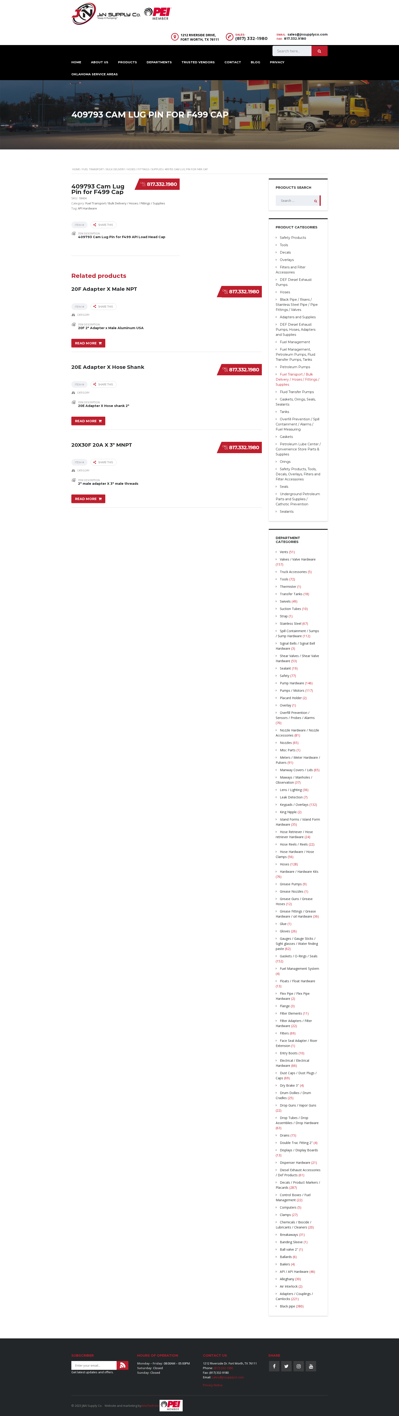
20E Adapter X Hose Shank (107, 367)
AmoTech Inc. (150, 1406)
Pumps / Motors (292, 690)
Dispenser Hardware (295, 1162)
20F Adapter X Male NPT (104, 289)
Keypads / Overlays (294, 804)
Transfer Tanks (291, 594)
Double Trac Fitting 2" (296, 1142)
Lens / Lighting (291, 790)
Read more (86, 343)
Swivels (285, 601)
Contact (232, 62)
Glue (283, 924)
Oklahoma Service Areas (94, 74)
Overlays (287, 260)
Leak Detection (291, 797)
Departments (159, 62)
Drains (285, 1135)
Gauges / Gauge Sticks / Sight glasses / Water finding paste (297, 943)
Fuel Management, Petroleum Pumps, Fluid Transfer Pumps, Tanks (295, 354)
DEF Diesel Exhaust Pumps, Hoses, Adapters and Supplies (295, 329)
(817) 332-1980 (251, 38)
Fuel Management (295, 342)
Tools (284, 245)
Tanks (284, 412)
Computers (288, 1207)
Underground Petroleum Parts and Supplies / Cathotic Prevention (298, 499)
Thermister (288, 586)
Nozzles (286, 742)
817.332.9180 (295, 38)
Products (127, 62)
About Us (99, 62)
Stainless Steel (290, 623)
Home (76, 62)
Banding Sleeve (291, 1242)
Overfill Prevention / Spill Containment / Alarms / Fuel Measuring (297, 424)
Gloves (285, 931)
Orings (285, 462)
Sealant (285, 668)
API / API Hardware (294, 1271)
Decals (285, 252)
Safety (284, 675)
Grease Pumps (291, 884)
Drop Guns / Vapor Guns (298, 1105)
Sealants (286, 511)
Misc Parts (288, 750)
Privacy (277, 62)
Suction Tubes (290, 608)
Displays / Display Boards (299, 1150)
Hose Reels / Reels (294, 844)
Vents (284, 552)
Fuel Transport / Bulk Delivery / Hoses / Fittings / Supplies (122, 169)
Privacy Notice (213, 1385)
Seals (284, 487)
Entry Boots (289, 1053)
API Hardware (87, 208)
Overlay (285, 705)
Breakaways (289, 1234)
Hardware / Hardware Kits (299, 871)
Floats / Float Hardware (297, 981)
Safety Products (293, 238)
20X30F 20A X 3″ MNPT (101, 445)
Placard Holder (291, 698)
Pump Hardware (292, 683)
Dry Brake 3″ (289, 1085)
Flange (285, 1006)
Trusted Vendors (198, 62)
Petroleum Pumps (295, 367)
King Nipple (288, 812)
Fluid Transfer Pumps (297, 392)
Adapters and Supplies (298, 317)
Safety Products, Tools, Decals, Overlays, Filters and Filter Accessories (298, 474)
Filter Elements (291, 1013)
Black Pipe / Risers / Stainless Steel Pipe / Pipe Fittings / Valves (297, 304)
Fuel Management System (299, 968)
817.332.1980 (162, 184)
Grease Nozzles (291, 891)
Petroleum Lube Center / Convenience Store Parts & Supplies (298, 449)
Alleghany (287, 1279)
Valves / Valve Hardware (298, 559)
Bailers (285, 1264)
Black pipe (287, 1306)
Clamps (285, 1215)
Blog (255, 62)
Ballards (286, 1257)
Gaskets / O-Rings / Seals (298, 956)
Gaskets (286, 437)
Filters (284, 1033)
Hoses (285, 292)
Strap (284, 616)
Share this (105, 225)
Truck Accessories (293, 572)
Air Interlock (289, 1286)
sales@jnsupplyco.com (307, 34)
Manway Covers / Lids (296, 770)
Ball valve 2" (289, 1249)
